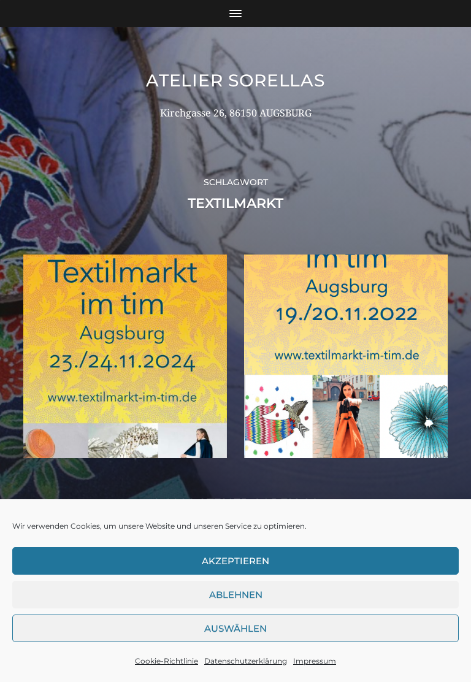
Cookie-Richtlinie (166, 660)
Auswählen (235, 628)
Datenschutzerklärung (245, 660)
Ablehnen (235, 594)
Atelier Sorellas (235, 80)
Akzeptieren (235, 561)
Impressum (314, 660)
